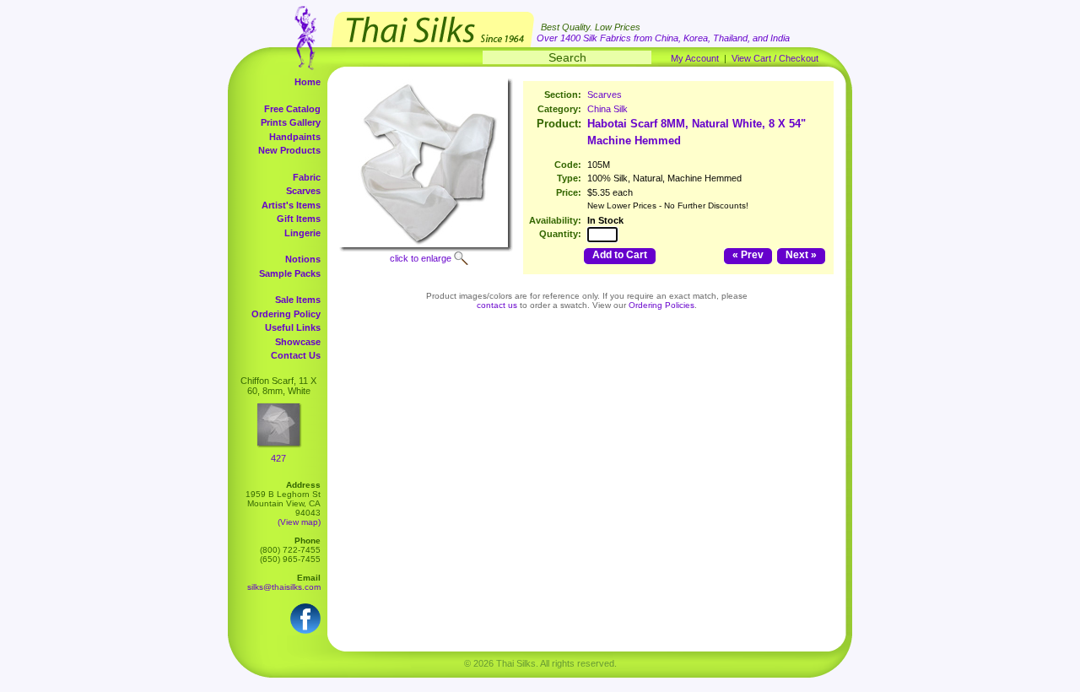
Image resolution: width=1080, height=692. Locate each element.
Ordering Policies (661, 305)
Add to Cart (619, 255)
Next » (801, 255)
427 (278, 458)
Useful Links (293, 327)
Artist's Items (291, 205)
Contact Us (296, 355)
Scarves (303, 191)
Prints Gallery (291, 122)
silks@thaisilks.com (284, 587)
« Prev (748, 255)
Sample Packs (290, 273)
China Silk (607, 109)
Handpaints (295, 137)
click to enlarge (420, 258)
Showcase (298, 342)
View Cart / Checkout (775, 58)
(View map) (299, 522)
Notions (303, 259)
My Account (695, 58)
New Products (289, 150)
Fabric (307, 177)
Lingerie (302, 233)
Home (307, 82)
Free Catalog (292, 109)
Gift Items (299, 219)
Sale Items (298, 300)
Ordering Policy (286, 314)
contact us (497, 305)
